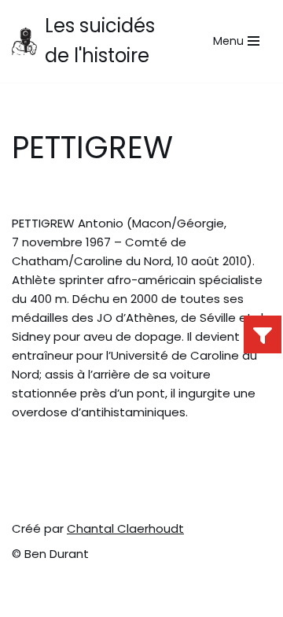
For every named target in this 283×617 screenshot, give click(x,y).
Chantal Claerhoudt (125, 528)
